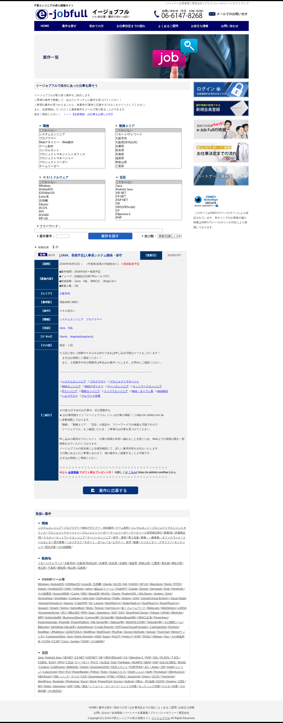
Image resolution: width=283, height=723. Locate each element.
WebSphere (168, 608)
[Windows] (72, 186)
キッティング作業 (149, 686)
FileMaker (124, 662)
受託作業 (50, 547)
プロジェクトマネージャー (63, 532)
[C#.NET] (149, 196)
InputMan (44, 631)
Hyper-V (127, 636)
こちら (132, 472)
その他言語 (54, 690)
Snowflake (61, 598)
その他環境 (45, 593)
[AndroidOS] (72, 189)
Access (118, 681)
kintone (126, 598)
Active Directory (84, 636)
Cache (75, 593)
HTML (111, 676)
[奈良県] (148, 150)
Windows (44, 584)
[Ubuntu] (72, 204)
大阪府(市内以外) (87, 563)
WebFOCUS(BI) (135, 622)
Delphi (84, 667)
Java (41, 657)
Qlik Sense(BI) (99, 622)
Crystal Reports (104, 627)
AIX (125, 584)
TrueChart (163, 631)
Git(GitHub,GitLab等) (63, 627)
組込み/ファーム (104, 588)
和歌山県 (144, 563)
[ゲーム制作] (72, 146)
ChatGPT (121, 588)
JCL (147, 667)
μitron (89, 588)
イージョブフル (160, 718)
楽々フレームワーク (133, 608)
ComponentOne (55, 636)
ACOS (117, 584)
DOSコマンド (119, 667)
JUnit (168, 593)
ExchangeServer (49, 612)
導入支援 (134, 537)
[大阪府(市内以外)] (148, 142)
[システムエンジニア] (72, 134)
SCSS (155, 676)
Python (95, 671)
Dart (114, 662)
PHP (148, 657)
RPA (84, 612)
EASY (52, 662)
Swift (148, 671)
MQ (40, 686)
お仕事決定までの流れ (131, 26)
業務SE (168, 532)
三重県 (155, 563)
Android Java (53, 657)
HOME (45, 26)
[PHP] (149, 217)
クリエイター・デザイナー (156, 542)
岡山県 (71, 567)
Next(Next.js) (113, 603)
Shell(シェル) (136, 671)
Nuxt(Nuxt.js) (150, 603)
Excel (84, 681)
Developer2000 (100, 667)
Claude (133, 588)
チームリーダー (119, 532)
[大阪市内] (148, 138)
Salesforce (103, 612)
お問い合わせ (229, 26)
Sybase (154, 612)
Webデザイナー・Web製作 (98, 527)
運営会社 (197, 3)
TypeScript (168, 676)
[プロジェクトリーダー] (72, 162)
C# (125, 657)
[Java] (149, 186)
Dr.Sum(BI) (107, 617)
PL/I (68, 671)
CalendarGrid (158, 627)
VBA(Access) (176, 671)
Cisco (65, 641)
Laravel (99, 603)
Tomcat (99, 608)
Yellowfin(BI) (154, 622)
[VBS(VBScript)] (149, 207)
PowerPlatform (80, 622)
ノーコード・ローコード (104, 686)
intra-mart (88, 598)
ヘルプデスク (74, 542)
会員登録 (73, 472)
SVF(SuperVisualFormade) (132, 627)
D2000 (160, 681)
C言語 (69, 662)
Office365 (73, 612)
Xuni (70, 636)
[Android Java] (149, 189)
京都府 (123, 563)
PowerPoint (105, 681)
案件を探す (69, 26)
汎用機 (97, 584)
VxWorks (78, 588)
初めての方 (96, 26)
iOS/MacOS (72, 584)
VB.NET (68, 657)
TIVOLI (146, 636)
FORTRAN (136, 667)
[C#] (149, 210)
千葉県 (51, 567)
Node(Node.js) (131, 603)
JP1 (64, 612)
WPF (41, 617)
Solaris (42, 588)
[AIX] (72, 211)
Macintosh (156, 584)
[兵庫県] (148, 146)
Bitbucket (44, 627)
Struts (89, 608)
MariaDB (94, 593)
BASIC (182, 662)
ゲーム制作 (122, 527)
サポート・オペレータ (97, 542)
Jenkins (158, 593)
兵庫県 (103, 563)
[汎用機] (72, 201)
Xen (167, 636)
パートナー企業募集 (178, 3)
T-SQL (175, 657)
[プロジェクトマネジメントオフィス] (72, 154)
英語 (85, 686)
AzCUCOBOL (168, 662)
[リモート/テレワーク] (148, 134)
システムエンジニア (50, 527)
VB (100, 657)
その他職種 (64, 547)
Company (74, 598)
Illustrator (58, 681)
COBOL (43, 662)
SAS (121, 612)
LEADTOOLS (73, 631)
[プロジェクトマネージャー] (72, 158)
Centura (44, 667)
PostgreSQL (129, 593)
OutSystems (103, 598)
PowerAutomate (48, 622)
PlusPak (117, 631)
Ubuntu (107, 584)
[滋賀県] (148, 158)
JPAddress (57, 631)
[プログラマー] (72, 138)
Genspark (156, 588)
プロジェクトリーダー (95, 532)
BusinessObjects (73, 617)
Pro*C (94, 662)
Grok (166, 588)
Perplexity (177, 588)
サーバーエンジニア (99, 537)
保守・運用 (119, 537)
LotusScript (50, 671)
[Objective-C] (149, 214)
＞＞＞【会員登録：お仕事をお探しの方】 (87, 114)
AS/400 (133, 584)
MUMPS (137, 662)
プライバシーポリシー (217, 3)
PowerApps (160, 617)
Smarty (54, 608)
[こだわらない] (72, 130)
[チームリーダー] (72, 166)
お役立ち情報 (199, 26)
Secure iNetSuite (134, 631)
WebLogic (153, 608)
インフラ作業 (128, 686)
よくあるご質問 (168, 26)
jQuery (146, 676)
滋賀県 (133, 563)
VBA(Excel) (45, 676)
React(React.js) (169, 603)
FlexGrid (173, 627)
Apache (68, 603)
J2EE (181, 681)
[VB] (149, 203)
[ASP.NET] (149, 200)
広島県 (81, 567)
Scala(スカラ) (118, 671)
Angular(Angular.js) (81, 336)
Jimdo (155, 667)
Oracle (116, 593)
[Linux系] (72, 197)
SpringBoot (77, 608)
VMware (157, 636)
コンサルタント (140, 527)
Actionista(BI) (53, 617)
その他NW (97, 641)
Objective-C (136, 657)
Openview (59, 686)
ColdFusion (57, 667)
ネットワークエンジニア (70, 537)
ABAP (147, 662)
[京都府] (148, 154)
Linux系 (86, 584)
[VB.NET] (149, 193)
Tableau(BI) (117, 622)
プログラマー (94, 319)
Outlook (129, 681)
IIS (90, 603)
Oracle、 (64, 336)
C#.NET (79, 657)
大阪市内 (64, 293)
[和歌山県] (148, 162)
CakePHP (81, 603)
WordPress (45, 681)
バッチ (65, 676)
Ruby (104, 671)
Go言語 (105, 662)
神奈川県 (177, 563)
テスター (49, 537)
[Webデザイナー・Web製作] (72, 142)
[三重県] (148, 166)
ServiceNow (45, 598)
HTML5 (121, 676)
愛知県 (61, 567)
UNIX (68, 588)
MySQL (106, 593)
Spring (64, 608)
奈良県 (113, 563)
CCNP (55, 641)
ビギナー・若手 (122, 542)
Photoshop (72, 681)
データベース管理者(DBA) (146, 532)
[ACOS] (72, 208)
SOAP (85, 641)
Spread (151, 631)
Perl (61, 671)
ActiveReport (85, 627)
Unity (136, 598)
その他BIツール (173, 622)
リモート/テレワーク (50, 563)
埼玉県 (42, 567)
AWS (98, 636)
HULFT (116, 636)
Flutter (116, 598)
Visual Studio (178, 598)
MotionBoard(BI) (125, 617)
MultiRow (89, 631)
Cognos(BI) (92, 617)
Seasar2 (43, 608)
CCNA (46, 641)
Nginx (168, 584)
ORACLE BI (145, 617)
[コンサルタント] (72, 150)
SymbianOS (55, 588)
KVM (137, 636)
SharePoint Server (137, 612)
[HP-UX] (72, 218)
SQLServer (145, 593)
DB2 (84, 593)
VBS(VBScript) (113, 657)
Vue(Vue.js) (112, 608)
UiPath (165, 612)
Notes (47, 686)
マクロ (75, 676)
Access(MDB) (61, 593)
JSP (163, 667)
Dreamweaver (97, 676)
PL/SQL (165, 657)
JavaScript (134, 676)
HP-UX (144, 584)
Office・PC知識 (145, 681)
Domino (171, 681)
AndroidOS (57, 584)
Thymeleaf (160, 671)
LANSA (181, 608)
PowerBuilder (80, 671)
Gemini (144, 588)
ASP (155, 662)
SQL (70, 328)
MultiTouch (103, 631)
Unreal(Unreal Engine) (154, 598)
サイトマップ (241, 3)
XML (56, 676)
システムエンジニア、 (72, 319)
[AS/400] (72, 215)
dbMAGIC (72, 667)
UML (77, 686)
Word (93, 681)
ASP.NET (92, 657)
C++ (78, 662)
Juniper (75, 641)
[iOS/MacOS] (72, 193)
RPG (61, 662)
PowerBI (64, 622)
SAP (114, 612)
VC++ (86, 662)
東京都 (165, 563)
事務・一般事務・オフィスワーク (160, 537)
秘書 (136, 542)
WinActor (177, 612)
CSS (83, 676)
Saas (91, 612)
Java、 (63, 328)
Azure (106, 636)
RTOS (177, 584)
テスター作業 (169, 686)
